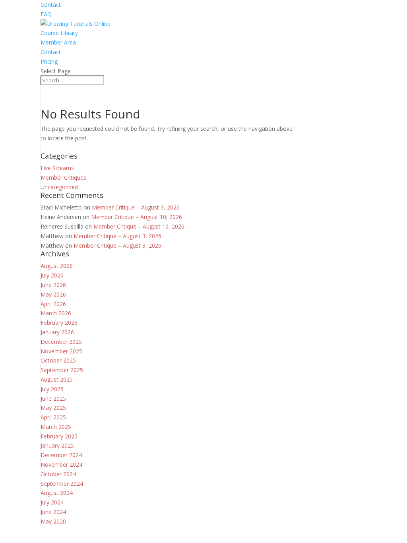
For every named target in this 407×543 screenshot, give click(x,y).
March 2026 (56, 313)
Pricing (49, 61)
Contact (51, 4)
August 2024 (57, 492)
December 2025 (61, 341)
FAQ (46, 14)
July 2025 (52, 389)
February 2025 (59, 436)
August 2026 (57, 266)
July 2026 (52, 275)
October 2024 (58, 474)
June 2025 (53, 398)
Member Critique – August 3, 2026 (136, 207)
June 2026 (53, 285)
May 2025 (53, 407)
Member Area (58, 42)
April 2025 (53, 417)
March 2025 (56, 427)
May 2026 (53, 294)
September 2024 (62, 483)
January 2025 (57, 445)
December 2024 (61, 455)
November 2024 (61, 464)
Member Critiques (63, 177)
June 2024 (53, 512)
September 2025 (62, 370)
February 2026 (59, 322)
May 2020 (53, 521)
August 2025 (57, 379)
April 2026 (53, 304)
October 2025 (58, 360)
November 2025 (61, 351)
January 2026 (57, 332)
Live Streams (57, 168)
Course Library (59, 33)
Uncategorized (59, 187)
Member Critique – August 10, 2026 (136, 217)
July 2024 (52, 502)
